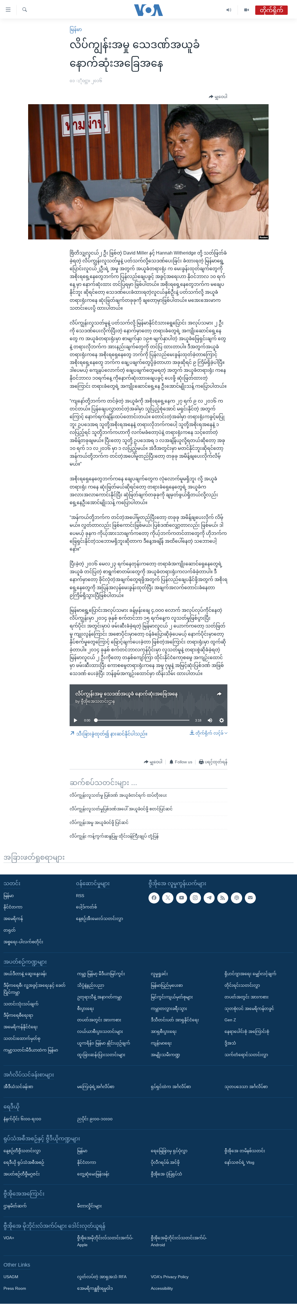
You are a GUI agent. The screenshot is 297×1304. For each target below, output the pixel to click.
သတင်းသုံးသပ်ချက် (21, 1004)
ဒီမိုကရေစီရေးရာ (18, 1015)
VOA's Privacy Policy (170, 1277)
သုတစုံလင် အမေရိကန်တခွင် (249, 1008)
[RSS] (222, 897)
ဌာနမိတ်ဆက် (15, 1206)
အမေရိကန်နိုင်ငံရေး (20, 1027)
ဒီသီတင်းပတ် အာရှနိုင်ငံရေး (175, 1020)
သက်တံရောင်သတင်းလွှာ (246, 1054)
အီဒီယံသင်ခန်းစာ (18, 1087)
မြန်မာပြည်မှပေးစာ (167, 985)
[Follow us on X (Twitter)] (167, 897)
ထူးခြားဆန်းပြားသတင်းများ (101, 1054)
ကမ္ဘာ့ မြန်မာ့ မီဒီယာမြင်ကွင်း (101, 974)
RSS (80, 895)
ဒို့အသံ (230, 1043)
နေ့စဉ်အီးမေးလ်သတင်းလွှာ (99, 919)
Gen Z (230, 1020)
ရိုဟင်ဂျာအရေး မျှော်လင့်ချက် (250, 974)
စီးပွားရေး (85, 1008)
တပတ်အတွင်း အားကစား (99, 1020)
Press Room (14, 1288)
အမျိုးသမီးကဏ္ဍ (165, 1054)
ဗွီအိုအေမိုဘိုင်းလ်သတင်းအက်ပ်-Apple (105, 1241)
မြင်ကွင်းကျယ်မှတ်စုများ (172, 997)
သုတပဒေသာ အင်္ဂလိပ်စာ (246, 1087)
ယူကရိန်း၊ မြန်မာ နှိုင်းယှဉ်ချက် (103, 1043)
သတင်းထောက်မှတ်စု (21, 1038)
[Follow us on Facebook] (154, 897)
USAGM (10, 1277)
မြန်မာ (76, 29)
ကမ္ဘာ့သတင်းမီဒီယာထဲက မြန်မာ (30, 1050)
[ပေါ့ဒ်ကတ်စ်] (236, 897)
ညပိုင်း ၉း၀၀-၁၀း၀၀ (95, 1119)
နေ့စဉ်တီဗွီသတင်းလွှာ (22, 1150)
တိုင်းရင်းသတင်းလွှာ (242, 985)
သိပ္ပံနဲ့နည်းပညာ (90, 985)
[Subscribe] (250, 897)
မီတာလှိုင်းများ (89, 1206)
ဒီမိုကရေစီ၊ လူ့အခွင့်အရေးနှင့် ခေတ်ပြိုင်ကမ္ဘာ (34, 989)
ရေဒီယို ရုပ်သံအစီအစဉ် (23, 1162)
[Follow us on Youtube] (181, 897)
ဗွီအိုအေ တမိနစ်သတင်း (244, 1150)
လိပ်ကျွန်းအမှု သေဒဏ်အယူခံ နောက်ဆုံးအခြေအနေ (126, 693)
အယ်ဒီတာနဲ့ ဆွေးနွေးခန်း (25, 974)
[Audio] (229, 10)
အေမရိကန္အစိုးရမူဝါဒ (95, 1288)
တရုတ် (9, 930)
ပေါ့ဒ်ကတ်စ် (86, 907)
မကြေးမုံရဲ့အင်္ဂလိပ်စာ (95, 1087)
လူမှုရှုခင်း (159, 974)
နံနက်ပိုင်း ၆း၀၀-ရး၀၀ (22, 1119)
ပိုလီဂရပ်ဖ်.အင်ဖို (165, 1162)
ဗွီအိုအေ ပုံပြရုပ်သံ (166, 1174)
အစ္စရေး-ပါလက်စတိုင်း (23, 941)
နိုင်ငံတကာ (12, 907)
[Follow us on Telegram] (209, 897)
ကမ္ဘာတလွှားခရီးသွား (169, 1008)
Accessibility (162, 1288)
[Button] (218, 97)
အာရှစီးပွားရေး (164, 1031)
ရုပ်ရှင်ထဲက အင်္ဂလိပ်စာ (171, 1087)
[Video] (246, 10)
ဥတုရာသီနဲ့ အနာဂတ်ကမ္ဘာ (99, 997)
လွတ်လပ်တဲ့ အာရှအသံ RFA (101, 1277)
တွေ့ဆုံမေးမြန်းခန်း (93, 1174)
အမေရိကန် (13, 919)
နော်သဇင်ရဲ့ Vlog (239, 1162)
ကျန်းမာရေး (161, 1043)
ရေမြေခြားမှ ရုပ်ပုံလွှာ (169, 1150)
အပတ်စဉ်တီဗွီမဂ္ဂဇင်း (21, 1174)
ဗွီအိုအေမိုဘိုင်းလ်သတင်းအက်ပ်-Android (179, 1241)
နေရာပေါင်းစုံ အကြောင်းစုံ (246, 1031)
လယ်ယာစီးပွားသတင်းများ (100, 1031)
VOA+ (8, 1238)
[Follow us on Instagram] (195, 897)
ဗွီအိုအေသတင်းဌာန (98, 701)
